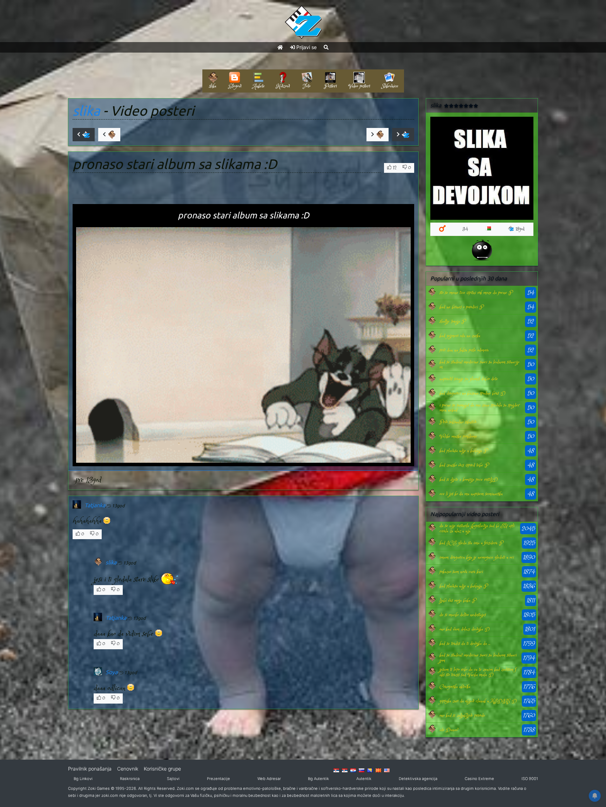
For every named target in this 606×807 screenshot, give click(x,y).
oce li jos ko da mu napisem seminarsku (471, 493)
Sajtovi (173, 778)
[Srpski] (345, 770)
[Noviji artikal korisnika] (109, 134)
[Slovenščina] (361, 770)
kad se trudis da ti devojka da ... (464, 643)
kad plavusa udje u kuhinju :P (463, 450)
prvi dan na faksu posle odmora (464, 350)
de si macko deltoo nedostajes (462, 614)
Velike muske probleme (458, 436)
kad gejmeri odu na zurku (459, 335)
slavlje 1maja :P (452, 321)
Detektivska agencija (418, 778)
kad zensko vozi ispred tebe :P (464, 465)
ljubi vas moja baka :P (457, 600)
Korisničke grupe (162, 769)
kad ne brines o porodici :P (461, 307)
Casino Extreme (479, 778)
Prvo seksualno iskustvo (457, 422)
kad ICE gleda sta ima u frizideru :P (471, 543)
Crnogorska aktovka (454, 686)
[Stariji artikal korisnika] (377, 134)
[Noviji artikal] (84, 134)
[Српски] (336, 770)
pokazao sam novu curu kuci (461, 571)
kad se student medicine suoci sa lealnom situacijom (479, 365)
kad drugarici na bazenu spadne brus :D (472, 393)
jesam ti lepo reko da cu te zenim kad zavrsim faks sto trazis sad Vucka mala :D (477, 672)
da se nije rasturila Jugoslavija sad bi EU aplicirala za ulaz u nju (476, 528)
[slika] (431, 293)
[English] (387, 770)
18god (520, 229)
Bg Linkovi (83, 778)
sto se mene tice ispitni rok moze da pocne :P (475, 292)
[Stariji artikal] (403, 134)
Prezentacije (218, 778)
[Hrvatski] (353, 770)
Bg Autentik (318, 778)
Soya (111, 672)
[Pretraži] (326, 47)
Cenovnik (127, 769)
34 (465, 229)
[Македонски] (378, 770)
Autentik (363, 778)
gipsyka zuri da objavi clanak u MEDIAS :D (478, 701)
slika (86, 110)
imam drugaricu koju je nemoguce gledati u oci (476, 557)
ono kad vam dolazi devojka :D (464, 629)
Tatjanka (95, 505)
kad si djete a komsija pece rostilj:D (468, 479)
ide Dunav (448, 729)
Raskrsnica (130, 778)
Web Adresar (269, 778)
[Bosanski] (370, 770)
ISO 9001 (529, 778)
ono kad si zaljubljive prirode (462, 715)
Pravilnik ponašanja (90, 769)
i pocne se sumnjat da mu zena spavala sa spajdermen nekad (479, 408)
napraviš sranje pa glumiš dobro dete (468, 378)
